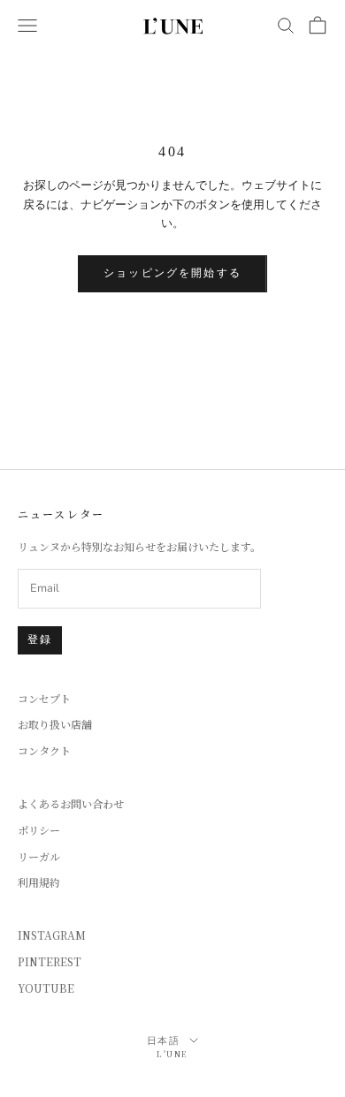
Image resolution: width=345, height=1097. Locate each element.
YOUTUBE (46, 987)
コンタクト (44, 750)
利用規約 (39, 881)
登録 (39, 639)
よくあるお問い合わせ (71, 803)
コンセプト (44, 698)
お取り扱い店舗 (55, 723)
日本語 (164, 1040)
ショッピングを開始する (173, 273)
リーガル (39, 856)
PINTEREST (49, 961)
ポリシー (39, 829)
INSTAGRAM (52, 934)
